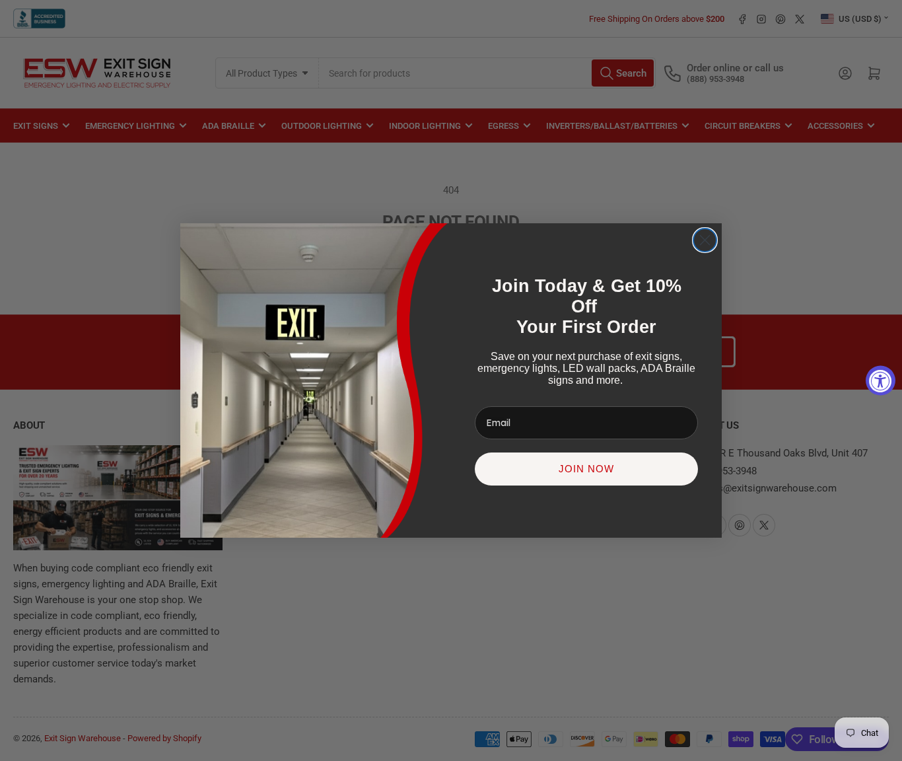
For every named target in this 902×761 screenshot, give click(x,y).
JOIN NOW (586, 468)
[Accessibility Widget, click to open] (880, 381)
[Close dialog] (704, 240)
